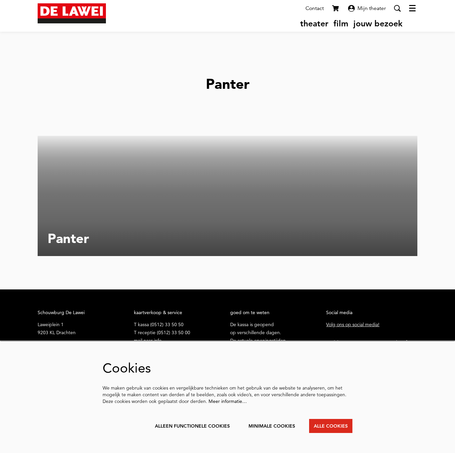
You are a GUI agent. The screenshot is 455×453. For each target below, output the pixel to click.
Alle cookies (331, 426)
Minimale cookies (271, 426)
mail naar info (148, 340)
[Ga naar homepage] (72, 13)
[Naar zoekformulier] (397, 8)
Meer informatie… (228, 401)
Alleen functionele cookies (192, 426)
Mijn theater (371, 8)
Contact (314, 8)
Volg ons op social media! (352, 324)
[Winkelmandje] (336, 8)
